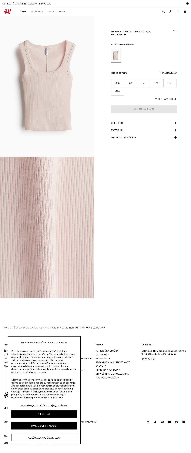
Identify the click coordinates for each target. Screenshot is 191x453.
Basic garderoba (33, 327)
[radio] (116, 55)
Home (62, 11)
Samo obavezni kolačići (44, 426)
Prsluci (62, 327)
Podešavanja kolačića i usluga (44, 438)
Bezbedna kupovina (108, 370)
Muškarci (37, 11)
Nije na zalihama (119, 73)
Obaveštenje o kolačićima (112, 374)
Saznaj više (148, 359)
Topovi (51, 327)
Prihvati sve (44, 414)
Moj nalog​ (102, 354)
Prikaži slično (168, 73)
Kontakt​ (101, 366)
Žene (23, 11)
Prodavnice (103, 358)
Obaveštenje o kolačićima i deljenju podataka (44, 405)
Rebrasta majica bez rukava (87, 327)
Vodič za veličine (166, 99)
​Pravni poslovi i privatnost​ (113, 362)
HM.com (6, 327)
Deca (51, 11)
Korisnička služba (107, 350)
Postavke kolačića (107, 377)
